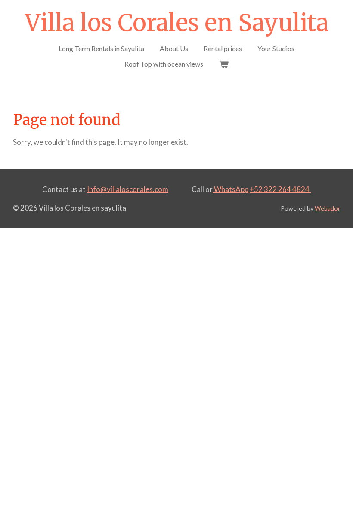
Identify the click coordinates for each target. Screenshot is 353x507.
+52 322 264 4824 (280, 189)
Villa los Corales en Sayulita (176, 22)
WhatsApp (230, 189)
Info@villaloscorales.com (127, 189)
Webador (327, 208)
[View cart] (223, 64)
